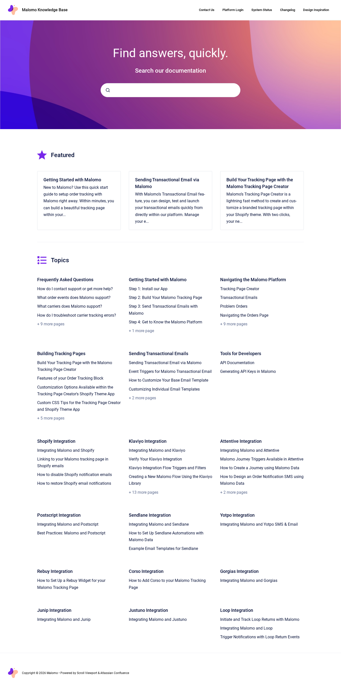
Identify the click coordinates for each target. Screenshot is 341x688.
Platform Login (232, 10)
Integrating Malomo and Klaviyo (157, 450)
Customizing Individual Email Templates (164, 389)
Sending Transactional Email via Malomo (167, 183)
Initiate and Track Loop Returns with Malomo (259, 619)
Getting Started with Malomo (72, 179)
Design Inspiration (316, 10)
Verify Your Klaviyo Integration (155, 459)
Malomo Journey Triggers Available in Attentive (261, 459)
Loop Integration (236, 610)
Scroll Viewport (87, 673)
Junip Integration (54, 610)
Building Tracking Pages (61, 353)
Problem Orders (233, 306)
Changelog (287, 10)
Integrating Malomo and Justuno (158, 619)
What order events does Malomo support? (74, 297)
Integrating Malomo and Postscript (67, 524)
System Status (261, 10)
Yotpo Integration (237, 515)
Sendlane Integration (150, 515)
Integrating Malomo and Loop (246, 628)
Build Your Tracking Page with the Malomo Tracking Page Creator (259, 183)
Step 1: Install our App (148, 288)
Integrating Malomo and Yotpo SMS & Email (259, 524)
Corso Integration (146, 571)
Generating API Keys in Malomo (248, 371)
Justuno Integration (148, 610)
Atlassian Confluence (114, 673)
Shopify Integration (56, 441)
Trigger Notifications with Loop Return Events (260, 637)
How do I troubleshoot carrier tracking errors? (76, 315)
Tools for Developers (240, 353)
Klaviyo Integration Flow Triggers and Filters (167, 467)
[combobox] (170, 90)
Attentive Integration (241, 441)
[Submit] (108, 90)
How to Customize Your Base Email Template (168, 380)
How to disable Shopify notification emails (74, 474)
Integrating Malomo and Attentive (249, 450)
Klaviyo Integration (148, 441)
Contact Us (206, 10)
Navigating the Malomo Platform (253, 279)
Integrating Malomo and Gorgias (248, 580)
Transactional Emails (238, 297)
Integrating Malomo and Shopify (65, 450)
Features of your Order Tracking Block (70, 378)
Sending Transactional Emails (158, 353)
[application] (339, 687)
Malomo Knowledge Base (45, 9)
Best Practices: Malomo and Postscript (71, 533)
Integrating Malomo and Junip (64, 619)
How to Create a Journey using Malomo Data (259, 467)
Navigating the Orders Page (244, 315)
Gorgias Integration (239, 571)
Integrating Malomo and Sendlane (159, 524)
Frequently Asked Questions (65, 279)
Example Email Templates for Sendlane (163, 548)
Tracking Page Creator (239, 288)
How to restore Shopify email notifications (74, 483)
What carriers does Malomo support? (69, 306)
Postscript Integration (59, 515)
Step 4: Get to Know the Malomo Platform (165, 322)
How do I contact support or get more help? (75, 288)
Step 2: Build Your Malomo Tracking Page (165, 297)
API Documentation (237, 362)
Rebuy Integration (55, 571)
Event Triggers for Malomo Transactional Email (170, 371)
